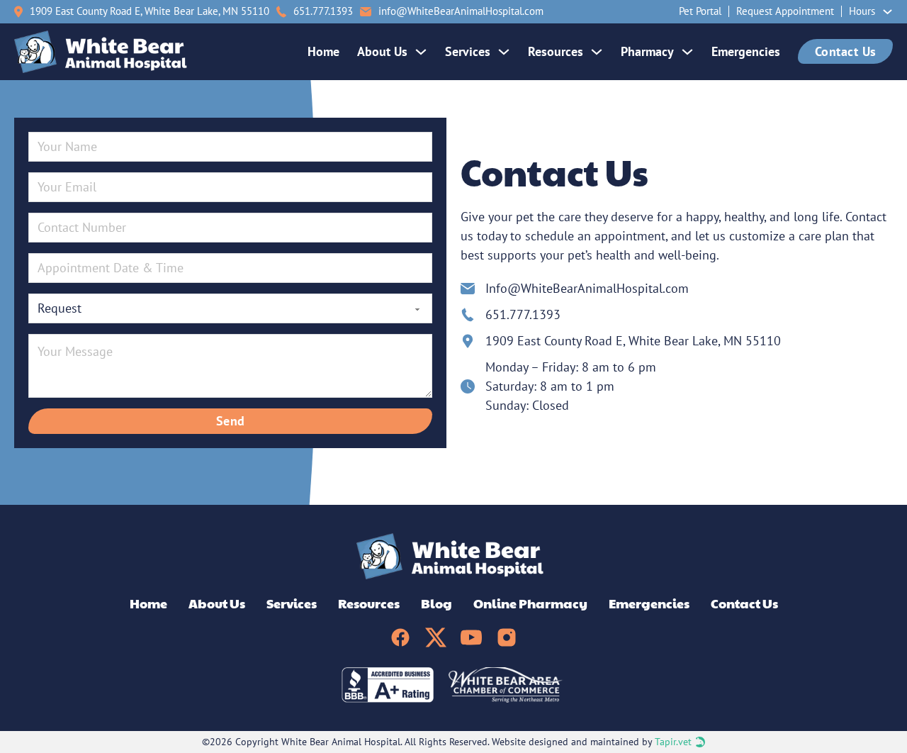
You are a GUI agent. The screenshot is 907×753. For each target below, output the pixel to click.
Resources (555, 51)
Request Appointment (785, 11)
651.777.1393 (522, 314)
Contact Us (846, 51)
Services (467, 51)
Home (323, 51)
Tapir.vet (673, 741)
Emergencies (745, 51)
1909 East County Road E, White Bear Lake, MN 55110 (149, 11)
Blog (436, 603)
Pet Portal (700, 11)
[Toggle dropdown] (887, 11)
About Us (382, 51)
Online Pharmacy (530, 603)
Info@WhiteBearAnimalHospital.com (587, 288)
